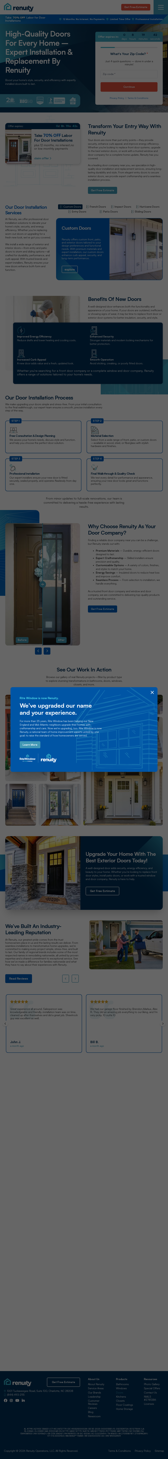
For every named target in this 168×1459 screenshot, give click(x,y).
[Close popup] (152, 692)
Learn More (30, 744)
